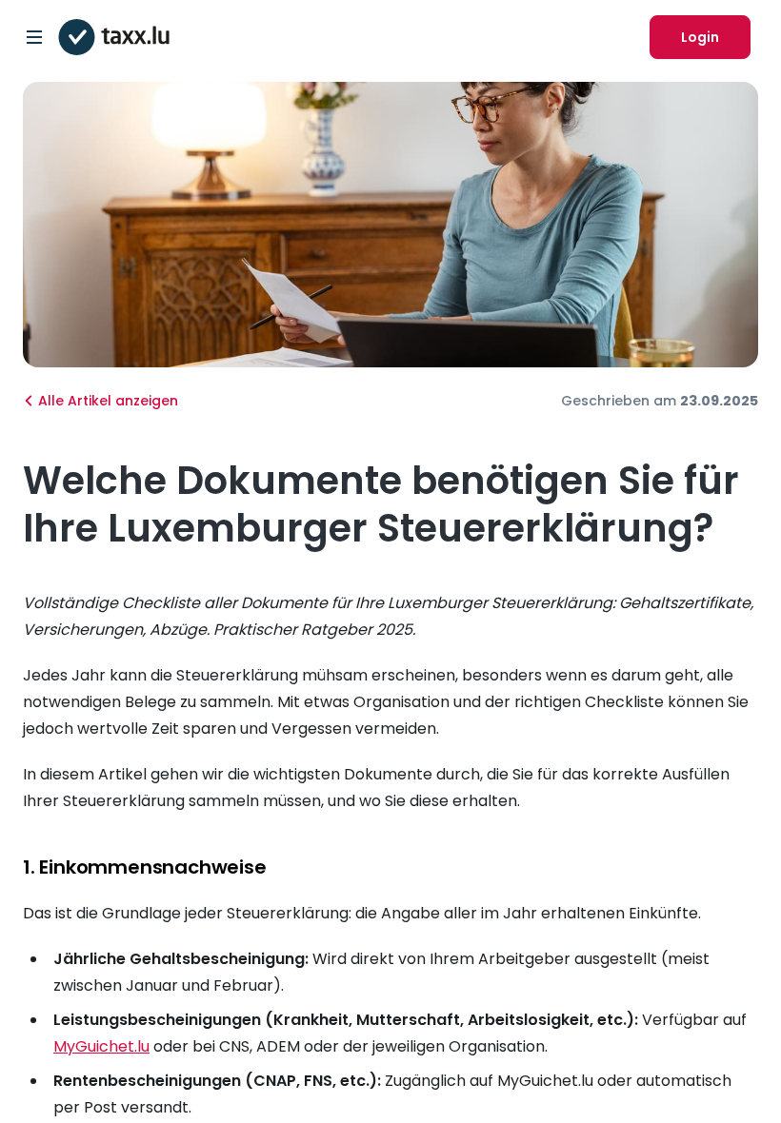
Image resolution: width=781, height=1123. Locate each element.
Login (700, 37)
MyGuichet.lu (101, 1046)
